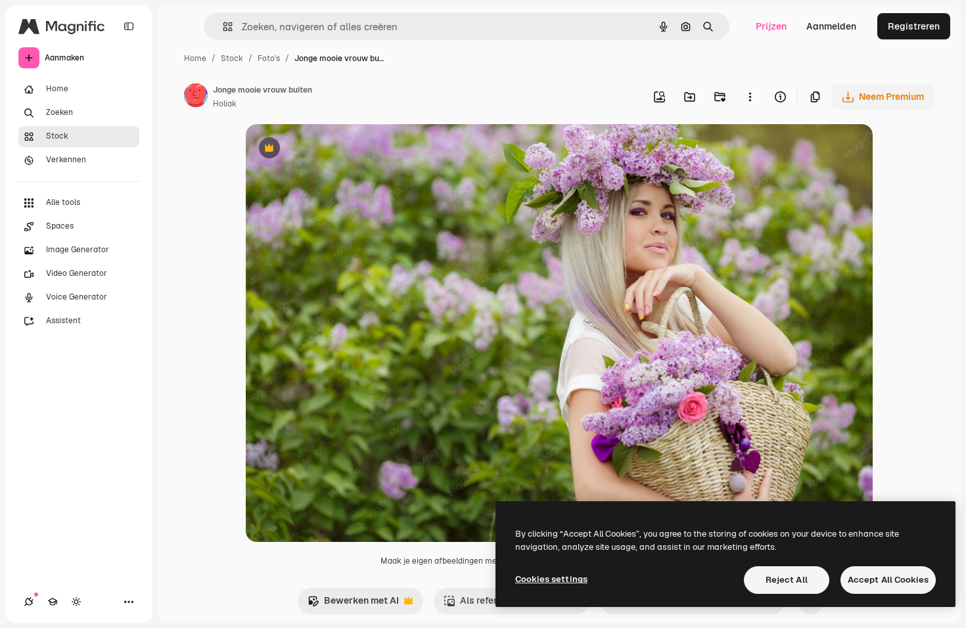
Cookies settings (551, 579)
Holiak (225, 104)
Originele (332, 149)
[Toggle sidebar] (128, 26)
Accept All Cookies (888, 579)
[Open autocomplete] (222, 27)
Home (195, 58)
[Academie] (52, 601)
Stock (232, 58)
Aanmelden (831, 26)
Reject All (787, 579)
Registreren (914, 26)
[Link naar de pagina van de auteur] (196, 97)
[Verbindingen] (28, 601)
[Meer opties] (750, 96)
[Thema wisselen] (76, 601)
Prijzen (771, 26)
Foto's (269, 58)
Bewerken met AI (353, 604)
